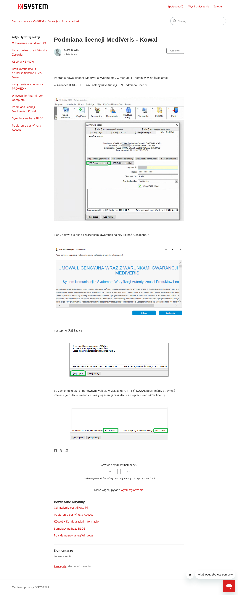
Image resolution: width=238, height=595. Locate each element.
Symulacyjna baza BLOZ (27, 118)
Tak (109, 471)
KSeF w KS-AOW (23, 61)
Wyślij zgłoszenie (198, 6)
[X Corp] (61, 450)
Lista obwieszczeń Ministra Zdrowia (29, 52)
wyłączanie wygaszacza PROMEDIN (27, 86)
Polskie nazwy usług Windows (74, 535)
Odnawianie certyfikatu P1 (29, 43)
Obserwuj (175, 50)
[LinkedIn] (66, 450)
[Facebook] (55, 450)
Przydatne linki (70, 21)
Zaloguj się (60, 566)
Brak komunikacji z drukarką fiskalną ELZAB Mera (28, 73)
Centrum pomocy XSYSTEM (28, 21)
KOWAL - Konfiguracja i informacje (76, 521)
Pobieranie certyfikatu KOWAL (26, 128)
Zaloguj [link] (217, 6)
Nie (128, 471)
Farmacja (53, 21)
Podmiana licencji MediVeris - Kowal (24, 109)
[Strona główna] (33, 6)
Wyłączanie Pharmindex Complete (27, 98)
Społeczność (175, 6)
